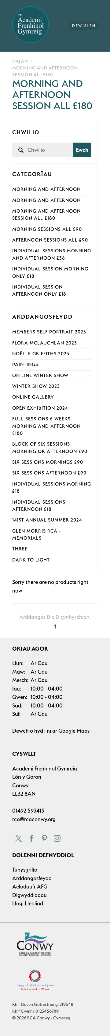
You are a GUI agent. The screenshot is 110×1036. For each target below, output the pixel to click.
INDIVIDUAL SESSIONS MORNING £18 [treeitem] (51, 487)
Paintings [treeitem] (25, 364)
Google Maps (74, 730)
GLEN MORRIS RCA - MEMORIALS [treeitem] (36, 534)
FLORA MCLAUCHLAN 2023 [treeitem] (44, 343)
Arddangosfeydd (32, 878)
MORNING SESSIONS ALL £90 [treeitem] (47, 229)
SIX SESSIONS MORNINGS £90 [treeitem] (47, 462)
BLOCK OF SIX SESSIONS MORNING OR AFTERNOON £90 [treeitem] (49, 447)
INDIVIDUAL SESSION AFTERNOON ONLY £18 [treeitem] (39, 290)
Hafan (20, 61)
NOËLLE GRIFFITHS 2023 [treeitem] (40, 353)
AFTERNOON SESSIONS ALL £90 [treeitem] (50, 240)
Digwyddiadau (29, 895)
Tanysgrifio (24, 869)
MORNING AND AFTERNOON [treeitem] (46, 189)
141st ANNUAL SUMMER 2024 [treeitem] (47, 520)
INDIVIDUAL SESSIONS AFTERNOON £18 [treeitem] (38, 505)
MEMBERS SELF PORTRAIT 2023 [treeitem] (49, 332)
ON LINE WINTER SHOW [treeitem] (40, 375)
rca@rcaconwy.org (34, 819)
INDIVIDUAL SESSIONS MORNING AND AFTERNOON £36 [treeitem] (51, 254)
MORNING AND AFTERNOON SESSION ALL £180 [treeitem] (46, 214)
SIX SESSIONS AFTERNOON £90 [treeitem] (49, 473)
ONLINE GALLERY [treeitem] (33, 397)
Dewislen (84, 26)
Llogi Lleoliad (27, 903)
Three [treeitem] (20, 549)
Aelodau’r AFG (29, 886)
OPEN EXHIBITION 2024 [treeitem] (40, 408)
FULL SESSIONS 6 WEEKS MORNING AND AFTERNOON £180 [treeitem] (46, 426)
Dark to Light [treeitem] (31, 560)
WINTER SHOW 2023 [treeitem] (36, 386)
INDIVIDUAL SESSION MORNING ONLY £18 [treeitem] (50, 272)
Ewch (82, 150)
